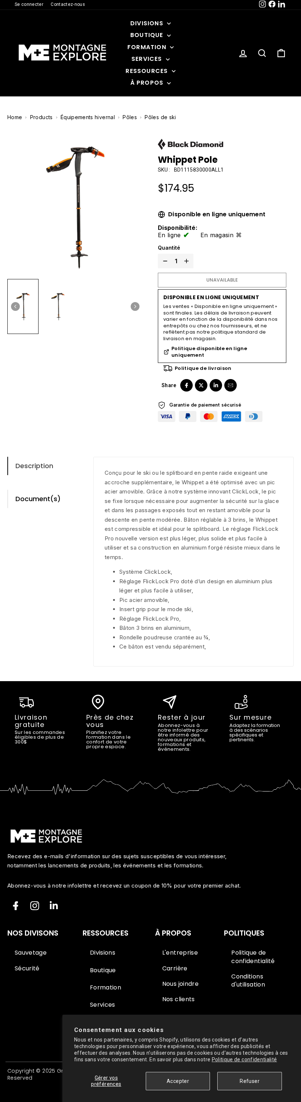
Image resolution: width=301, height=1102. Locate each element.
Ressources (148, 71)
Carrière (175, 969)
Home (14, 117)
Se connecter (29, 4)
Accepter (178, 1081)
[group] (23, 306)
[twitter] (201, 385)
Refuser (249, 1081)
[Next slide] (135, 306)
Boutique (147, 35)
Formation (147, 47)
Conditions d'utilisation (248, 981)
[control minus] (164, 261)
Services (147, 59)
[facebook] (186, 385)
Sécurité (27, 969)
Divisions (147, 23)
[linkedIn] (216, 385)
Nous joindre (180, 984)
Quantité (169, 248)
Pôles (130, 117)
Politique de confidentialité (244, 1059)
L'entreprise (180, 953)
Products (41, 117)
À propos (148, 82)
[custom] (34, 905)
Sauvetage (31, 953)
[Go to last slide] (15, 306)
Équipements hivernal (88, 117)
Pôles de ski (160, 117)
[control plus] (187, 261)
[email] (230, 385)
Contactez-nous (68, 4)
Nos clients (178, 999)
